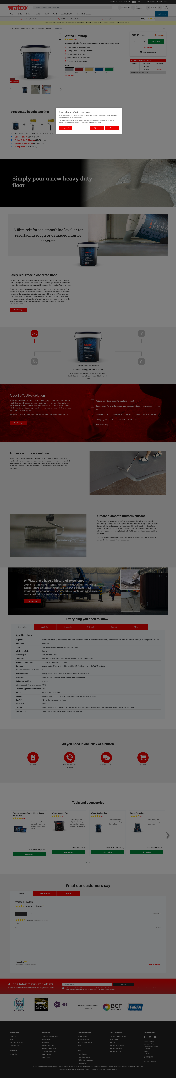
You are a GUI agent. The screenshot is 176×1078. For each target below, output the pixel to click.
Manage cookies (65, 128)
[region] (89, 121)
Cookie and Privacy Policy (94, 122)
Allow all (111, 128)
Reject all (96, 128)
